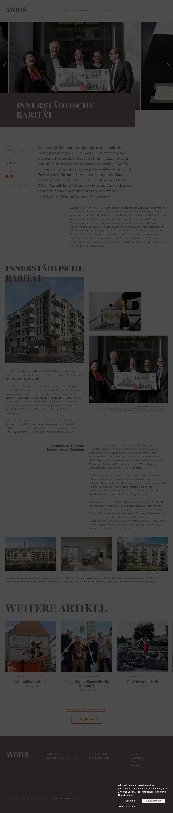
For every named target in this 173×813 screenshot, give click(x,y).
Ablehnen (130, 801)
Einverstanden (154, 801)
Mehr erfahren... (128, 806)
